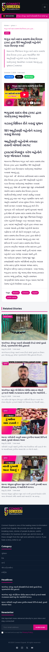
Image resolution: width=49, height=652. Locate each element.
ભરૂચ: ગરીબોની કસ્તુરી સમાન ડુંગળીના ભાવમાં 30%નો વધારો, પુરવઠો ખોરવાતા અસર (24, 438)
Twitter (19, 77)
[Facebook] (17, 648)
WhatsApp (29, 77)
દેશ (3, 558)
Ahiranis (16, 293)
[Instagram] (22, 648)
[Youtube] (32, 648)
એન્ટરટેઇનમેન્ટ (7, 567)
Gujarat (35, 293)
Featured (8, 316)
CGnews (25, 293)
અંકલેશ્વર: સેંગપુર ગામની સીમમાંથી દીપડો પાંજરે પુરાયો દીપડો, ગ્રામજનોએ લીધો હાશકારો (24, 344)
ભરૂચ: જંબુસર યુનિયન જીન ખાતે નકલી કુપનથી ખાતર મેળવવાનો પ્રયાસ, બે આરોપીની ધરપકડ (24, 485)
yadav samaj (11, 297)
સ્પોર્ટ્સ (4, 572)
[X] (27, 648)
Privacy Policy (27, 632)
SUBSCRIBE (40, 627)
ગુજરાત (13, 25)
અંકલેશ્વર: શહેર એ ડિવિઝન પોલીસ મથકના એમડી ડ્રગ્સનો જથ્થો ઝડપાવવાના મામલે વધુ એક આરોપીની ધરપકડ (23, 393)
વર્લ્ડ (3, 563)
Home (6, 25)
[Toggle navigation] (44, 7)
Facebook (9, 77)
